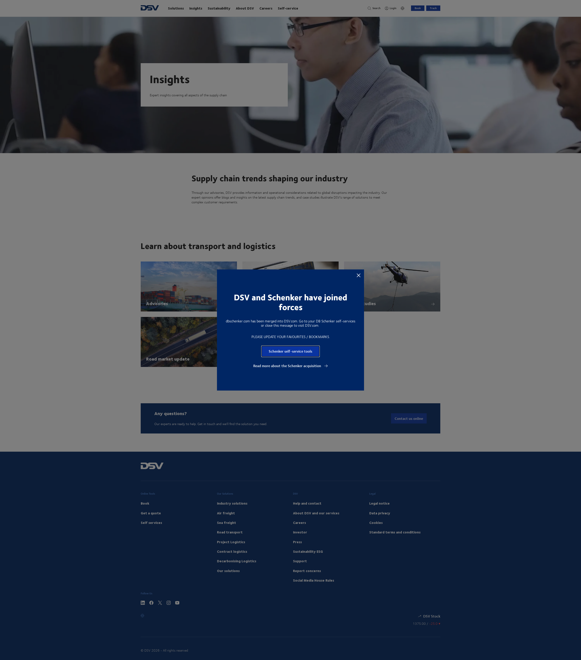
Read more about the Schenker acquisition (287, 366)
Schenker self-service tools (290, 351)
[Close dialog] (358, 275)
